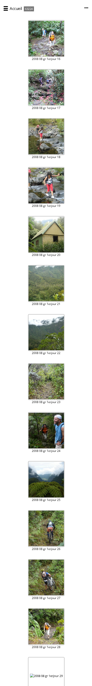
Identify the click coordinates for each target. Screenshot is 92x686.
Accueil (16, 8)
